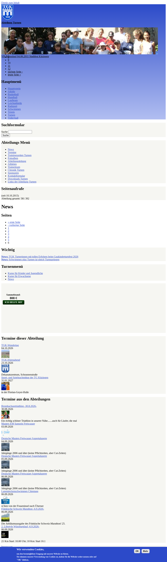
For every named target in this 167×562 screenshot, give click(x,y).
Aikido (11, 91)
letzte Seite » (14, 74)
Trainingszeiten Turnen (19, 155)
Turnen (11, 115)
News (11, 149)
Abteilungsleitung (17, 161)
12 (9, 68)
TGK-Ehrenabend (10, 360)
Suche (4, 131)
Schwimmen (14, 109)
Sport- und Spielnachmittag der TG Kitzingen (24, 377)
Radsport (12, 106)
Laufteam (13, 100)
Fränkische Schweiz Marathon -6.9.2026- (22, 508)
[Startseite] (7, 19)
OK (137, 551)
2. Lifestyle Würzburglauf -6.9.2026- (20, 526)
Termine (12, 152)
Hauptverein (14, 88)
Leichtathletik (15, 103)
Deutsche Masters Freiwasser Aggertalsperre (24, 438)
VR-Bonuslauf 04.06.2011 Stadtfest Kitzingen (25, 56)
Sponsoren (13, 173)
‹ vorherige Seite (16, 225)
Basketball (13, 94)
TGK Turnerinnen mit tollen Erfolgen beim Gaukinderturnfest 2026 (39, 256)
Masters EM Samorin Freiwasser (18, 423)
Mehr (145, 551)
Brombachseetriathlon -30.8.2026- (19, 406)
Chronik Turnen (16, 170)
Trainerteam (14, 167)
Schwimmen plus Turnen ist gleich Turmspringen (30, 259)
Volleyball (13, 118)
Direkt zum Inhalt (10, 2)
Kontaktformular (16, 175)
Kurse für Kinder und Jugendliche (25, 273)
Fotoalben (13, 158)
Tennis (11, 112)
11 (9, 65)
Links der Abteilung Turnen (22, 181)
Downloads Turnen (18, 178)
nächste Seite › (15, 71)
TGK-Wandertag (10, 345)
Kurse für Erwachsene (19, 276)
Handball (12, 97)
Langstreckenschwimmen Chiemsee (19, 491)
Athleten (12, 164)
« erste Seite (14, 222)
